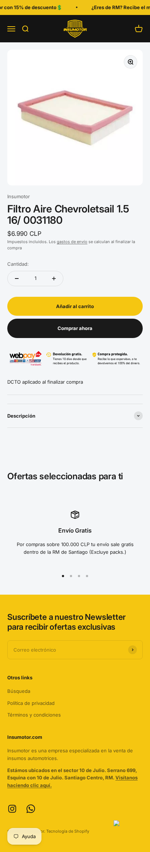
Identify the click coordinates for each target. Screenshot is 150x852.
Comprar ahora (75, 328)
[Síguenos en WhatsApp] (31, 809)
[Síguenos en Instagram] (12, 809)
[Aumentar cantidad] (54, 278)
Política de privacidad (31, 703)
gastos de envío (72, 241)
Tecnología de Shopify (67, 831)
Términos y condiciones (34, 715)
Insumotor (18, 196)
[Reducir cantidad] (17, 278)
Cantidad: (18, 264)
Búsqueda (18, 691)
